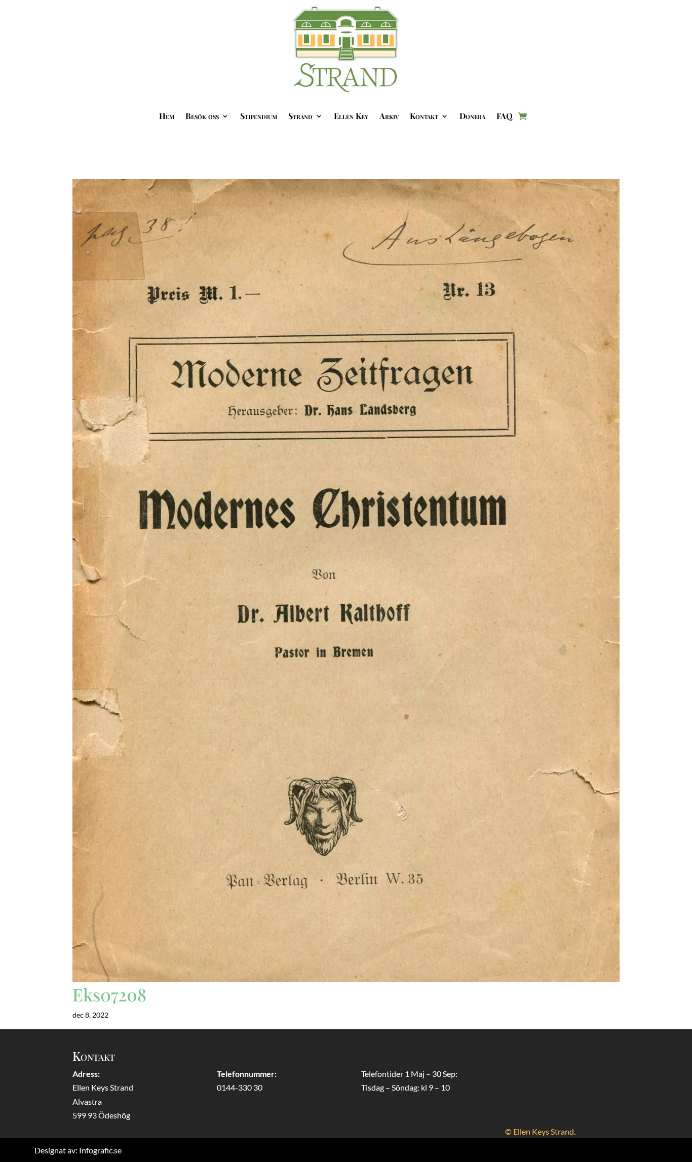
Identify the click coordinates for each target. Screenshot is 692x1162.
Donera (472, 115)
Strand (300, 115)
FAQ (504, 115)
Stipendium (258, 115)
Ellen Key (351, 115)
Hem (166, 115)
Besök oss (202, 115)
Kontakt (424, 115)
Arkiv (389, 115)
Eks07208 (109, 994)
